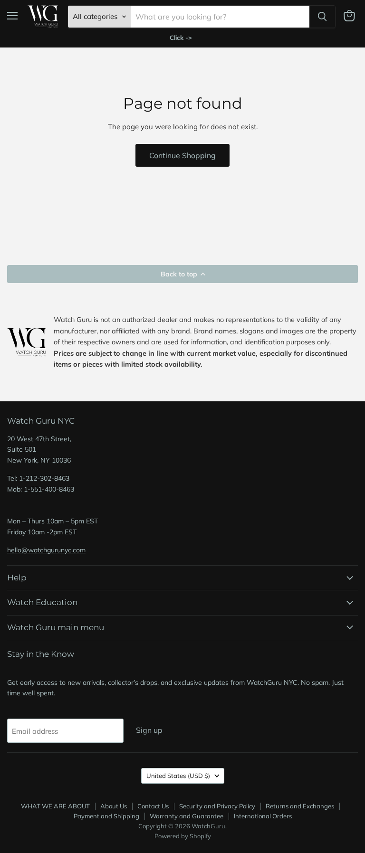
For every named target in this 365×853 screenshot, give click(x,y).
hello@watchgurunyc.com (46, 550)
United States (178, 775)
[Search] (322, 17)
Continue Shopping (182, 155)
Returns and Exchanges (300, 806)
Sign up (149, 730)
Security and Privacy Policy (217, 806)
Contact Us (153, 806)
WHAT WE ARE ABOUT (55, 806)
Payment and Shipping (106, 816)
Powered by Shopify (182, 836)
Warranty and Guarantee (186, 816)
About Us (113, 806)
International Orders (263, 816)
